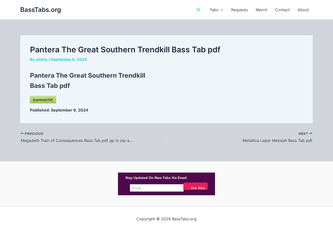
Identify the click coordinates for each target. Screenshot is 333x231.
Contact (282, 9)
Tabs (214, 9)
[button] (198, 10)
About (303, 9)
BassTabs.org (40, 9)
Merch (261, 9)
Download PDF (43, 99)
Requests (239, 9)
